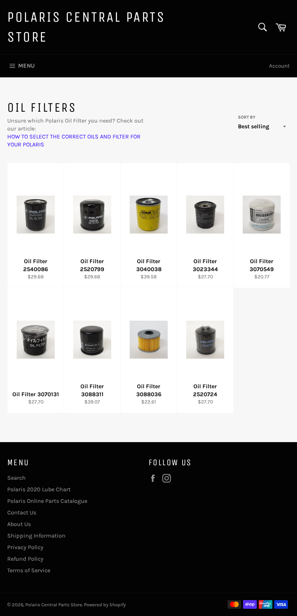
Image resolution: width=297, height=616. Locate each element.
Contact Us (21, 512)
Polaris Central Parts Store (86, 27)
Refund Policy (25, 558)
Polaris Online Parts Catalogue (47, 500)
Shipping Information (36, 535)
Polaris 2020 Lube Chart (39, 489)
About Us (19, 524)
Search (16, 477)
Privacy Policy (25, 547)
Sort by (246, 117)
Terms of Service (28, 570)
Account (279, 66)
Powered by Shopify (105, 604)
